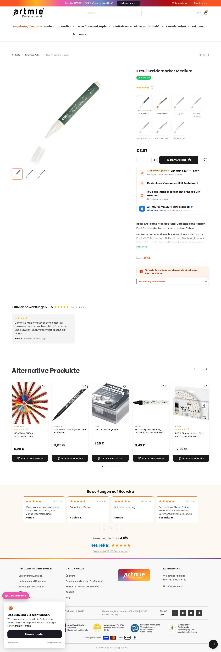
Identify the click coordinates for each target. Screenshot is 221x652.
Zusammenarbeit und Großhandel (84, 581)
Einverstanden (34, 634)
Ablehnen (13, 642)
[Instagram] (183, 613)
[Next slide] (206, 368)
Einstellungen (54, 642)
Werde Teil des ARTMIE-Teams (82, 586)
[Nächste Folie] (44, 402)
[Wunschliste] (199, 13)
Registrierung (200, 3)
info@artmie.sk (175, 586)
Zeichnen (198, 26)
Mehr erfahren (23, 625)
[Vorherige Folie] (15, 402)
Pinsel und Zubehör (147, 26)
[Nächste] (119, 528)
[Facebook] (175, 613)
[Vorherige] (102, 528)
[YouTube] (191, 613)
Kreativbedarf (176, 26)
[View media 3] (41, 174)
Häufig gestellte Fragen (31, 586)
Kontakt (70, 592)
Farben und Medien (57, 26)
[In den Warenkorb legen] (30, 458)
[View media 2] (29, 174)
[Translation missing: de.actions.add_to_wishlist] (44, 386)
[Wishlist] (205, 160)
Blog (68, 597)
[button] (102, 466)
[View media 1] (17, 174)
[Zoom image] (66, 123)
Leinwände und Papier (92, 26)
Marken (78, 34)
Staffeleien (121, 26)
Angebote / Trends (26, 26)
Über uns (71, 575)
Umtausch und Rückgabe (32, 581)
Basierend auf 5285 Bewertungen (110, 551)
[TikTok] (199, 613)
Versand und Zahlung (30, 575)
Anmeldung (181, 3)
